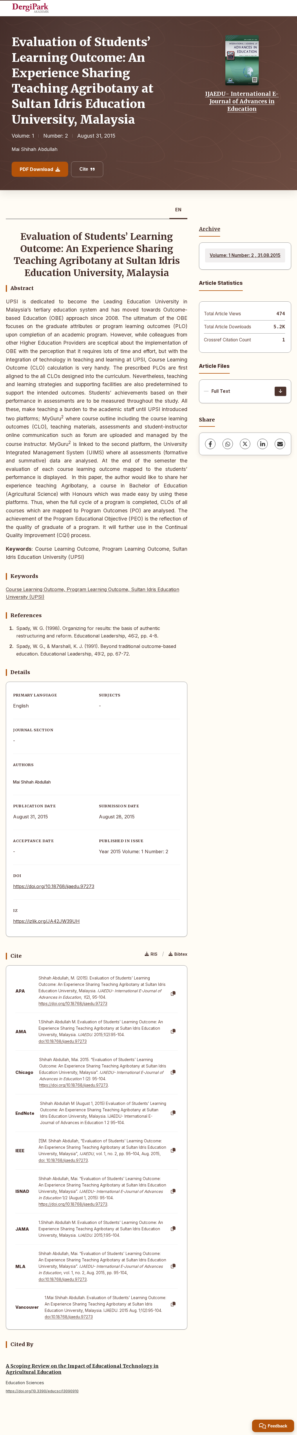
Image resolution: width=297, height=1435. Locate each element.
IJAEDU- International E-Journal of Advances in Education (242, 101)
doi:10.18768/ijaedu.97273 (63, 1041)
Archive (209, 229)
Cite (83, 169)
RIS (154, 954)
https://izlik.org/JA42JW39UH (46, 921)
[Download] (280, 391)
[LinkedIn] (262, 444)
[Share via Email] (280, 444)
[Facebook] (210, 444)
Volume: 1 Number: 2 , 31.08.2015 (245, 255)
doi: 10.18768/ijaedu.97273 (63, 1160)
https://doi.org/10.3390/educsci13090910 (42, 1391)
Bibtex (180, 954)
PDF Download (36, 169)
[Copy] (173, 994)
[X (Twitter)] (245, 444)
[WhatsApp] (227, 444)
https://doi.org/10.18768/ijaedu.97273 (53, 886)
